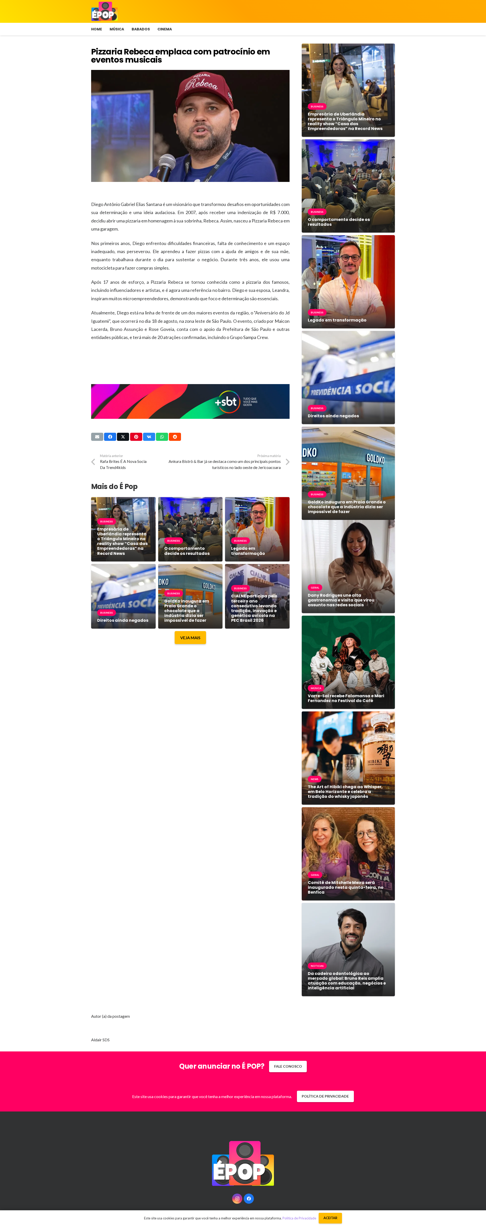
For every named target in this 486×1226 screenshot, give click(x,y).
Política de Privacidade (299, 1218)
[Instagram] (237, 1199)
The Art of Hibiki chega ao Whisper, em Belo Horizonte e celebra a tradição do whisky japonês (345, 791)
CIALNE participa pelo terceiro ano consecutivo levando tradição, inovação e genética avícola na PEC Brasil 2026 (254, 608)
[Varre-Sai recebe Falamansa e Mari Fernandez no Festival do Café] (348, 619)
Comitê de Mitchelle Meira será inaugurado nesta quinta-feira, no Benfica (345, 887)
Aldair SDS (100, 1039)
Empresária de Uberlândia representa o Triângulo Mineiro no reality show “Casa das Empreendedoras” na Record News (122, 541)
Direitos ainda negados (122, 620)
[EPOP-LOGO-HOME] (104, 11)
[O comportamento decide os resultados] (190, 500)
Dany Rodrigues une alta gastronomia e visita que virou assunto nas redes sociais (341, 600)
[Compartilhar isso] (110, 437)
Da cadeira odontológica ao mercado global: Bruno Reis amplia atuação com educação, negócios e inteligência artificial (347, 981)
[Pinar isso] (136, 437)
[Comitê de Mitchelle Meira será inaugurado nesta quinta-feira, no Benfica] (348, 810)
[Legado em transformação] (257, 500)
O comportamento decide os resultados (187, 550)
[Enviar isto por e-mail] (97, 437)
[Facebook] (249, 1199)
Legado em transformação (248, 550)
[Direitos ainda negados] (123, 567)
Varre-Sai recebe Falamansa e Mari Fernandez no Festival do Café (346, 698)
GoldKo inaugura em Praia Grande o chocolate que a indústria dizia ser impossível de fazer (186, 611)
